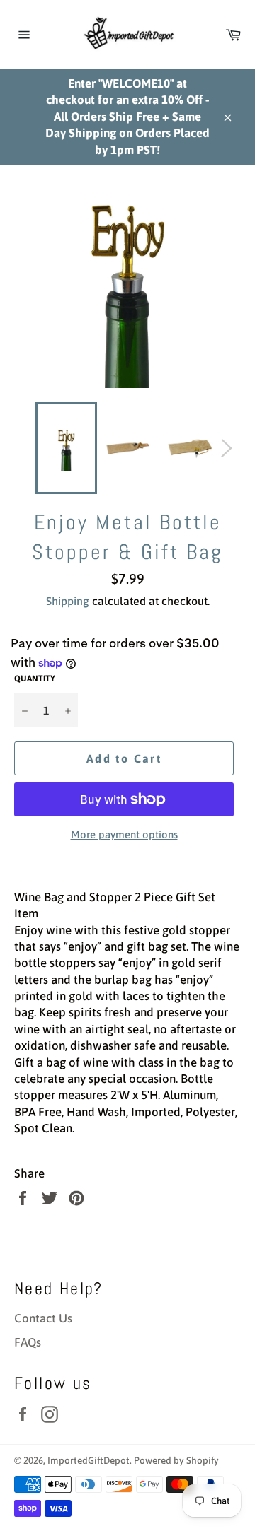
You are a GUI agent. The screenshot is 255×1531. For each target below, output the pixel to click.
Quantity (34, 679)
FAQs (27, 1342)
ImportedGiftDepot (88, 1460)
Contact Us (43, 1318)
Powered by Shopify (176, 1460)
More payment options (124, 834)
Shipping (67, 600)
